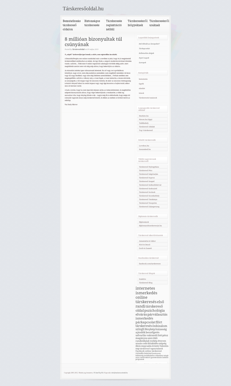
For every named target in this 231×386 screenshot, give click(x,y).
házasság (161, 329)
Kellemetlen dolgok (146, 53)
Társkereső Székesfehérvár (150, 185)
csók (145, 343)
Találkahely (144, 123)
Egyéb (141, 84)
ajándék (140, 332)
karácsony (156, 353)
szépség (162, 343)
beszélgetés (152, 332)
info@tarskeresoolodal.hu (119, 373)
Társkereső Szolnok (147, 192)
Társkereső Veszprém (148, 203)
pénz (165, 335)
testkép (153, 341)
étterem (162, 341)
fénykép (150, 329)
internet (148, 353)
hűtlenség (140, 355)
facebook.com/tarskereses (150, 264)
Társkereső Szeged (146, 181)
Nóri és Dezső (144, 245)
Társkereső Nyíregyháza (149, 167)
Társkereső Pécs (145, 171)
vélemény (159, 355)
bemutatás (143, 79)
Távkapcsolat (144, 49)
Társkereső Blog (145, 283)
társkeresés (144, 326)
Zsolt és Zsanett (145, 248)
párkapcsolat (145, 322)
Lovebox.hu (144, 146)
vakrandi (152, 335)
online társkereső (153, 351)
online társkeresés (146, 299)
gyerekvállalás (156, 357)
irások (141, 93)
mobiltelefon (149, 355)
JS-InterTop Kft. (98, 373)
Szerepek (142, 63)
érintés (155, 346)
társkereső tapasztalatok (151, 348)
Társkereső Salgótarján (148, 174)
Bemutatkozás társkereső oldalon (72, 25)
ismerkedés (144, 318)
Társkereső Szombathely (149, 196)
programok (140, 359)
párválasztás (157, 314)
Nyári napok (144, 58)
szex (150, 338)
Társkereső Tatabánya (148, 199)
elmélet (142, 88)
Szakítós (142, 279)
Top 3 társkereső (146, 130)
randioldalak (142, 341)
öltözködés (152, 343)
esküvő (147, 357)
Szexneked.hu (145, 149)
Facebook (140, 351)
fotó (160, 335)
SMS (155, 338)
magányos (141, 338)
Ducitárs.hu (144, 116)
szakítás (165, 357)
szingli (140, 329)
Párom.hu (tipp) (145, 119)
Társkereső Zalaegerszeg (149, 207)
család (142, 357)
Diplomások (144, 222)
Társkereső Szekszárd (148, 189)
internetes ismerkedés (146, 290)
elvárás (141, 314)
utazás (139, 343)
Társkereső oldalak (147, 127)
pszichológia (154, 310)
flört (159, 322)
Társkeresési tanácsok (148, 98)
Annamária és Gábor (147, 241)
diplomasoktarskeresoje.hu (150, 226)
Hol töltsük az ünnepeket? (149, 44)
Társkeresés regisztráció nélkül (114, 25)
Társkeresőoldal (78, 49)
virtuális (140, 353)
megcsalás (146, 346)
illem (138, 346)
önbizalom (159, 326)
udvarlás (141, 335)
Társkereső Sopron (147, 178)
